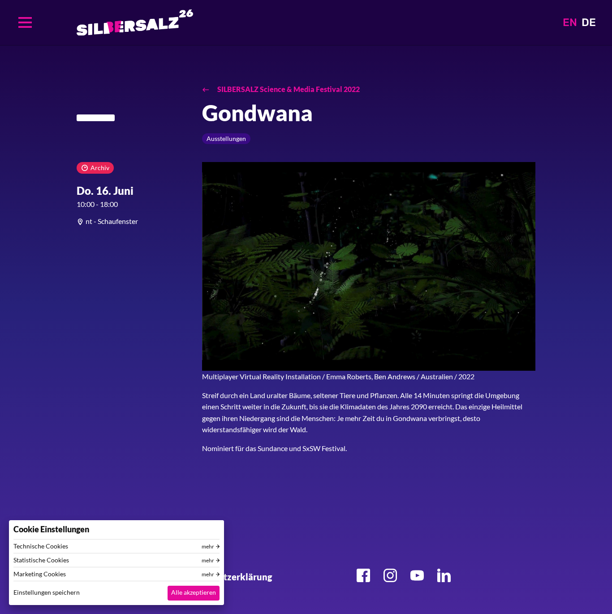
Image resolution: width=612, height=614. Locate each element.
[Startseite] (135, 22)
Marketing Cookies (39, 574)
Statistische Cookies (41, 560)
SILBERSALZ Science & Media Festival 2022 (288, 89)
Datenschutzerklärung (225, 576)
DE (589, 22)
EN (570, 22)
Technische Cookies (40, 546)
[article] (133, 221)
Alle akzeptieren (193, 592)
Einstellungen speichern (46, 592)
